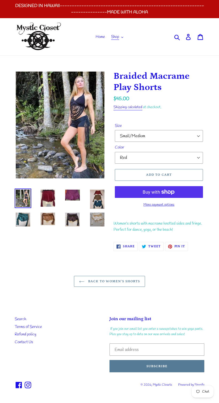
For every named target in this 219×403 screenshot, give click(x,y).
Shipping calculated (128, 107)
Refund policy (25, 334)
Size (118, 125)
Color (119, 147)
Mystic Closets (163, 385)
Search (20, 319)
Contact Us (24, 342)
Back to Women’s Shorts (113, 281)
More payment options (158, 204)
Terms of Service (28, 327)
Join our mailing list (130, 319)
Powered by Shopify (191, 385)
